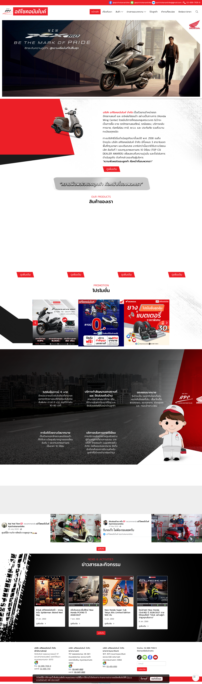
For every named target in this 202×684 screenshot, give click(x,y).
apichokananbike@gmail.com (169, 2)
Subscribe (142, 669)
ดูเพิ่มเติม (40, 623)
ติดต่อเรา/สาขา (184, 11)
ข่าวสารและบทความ (135, 11)
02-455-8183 (111, 666)
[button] (196, 11)
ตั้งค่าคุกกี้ (144, 679)
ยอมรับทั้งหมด (156, 679)
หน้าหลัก (95, 11)
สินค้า (118, 11)
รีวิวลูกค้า (154, 11)
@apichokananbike (121, 2)
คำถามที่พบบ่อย (168, 11)
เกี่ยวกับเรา (107, 11)
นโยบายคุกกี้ (55, 680)
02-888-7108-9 (193, 2)
